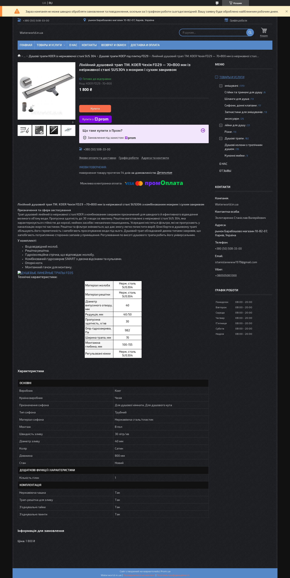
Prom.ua (165, 571)
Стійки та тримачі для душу (243, 92)
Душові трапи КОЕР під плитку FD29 (123, 56)
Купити (95, 108)
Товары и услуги (49, 45)
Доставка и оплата (145, 45)
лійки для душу (235, 125)
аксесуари (232, 118)
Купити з (88, 119)
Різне (228, 131)
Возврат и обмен (113, 45)
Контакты (89, 45)
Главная (26, 45)
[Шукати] (250, 32)
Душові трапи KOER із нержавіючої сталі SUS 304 (62, 56)
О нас (73, 45)
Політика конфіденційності (173, 575)
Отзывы (225, 170)
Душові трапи (234, 138)
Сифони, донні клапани (241, 105)
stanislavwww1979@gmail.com (236, 262)
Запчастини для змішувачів (244, 112)
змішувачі (231, 85)
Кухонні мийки (235, 155)
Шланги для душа (237, 98)
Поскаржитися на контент (139, 575)
